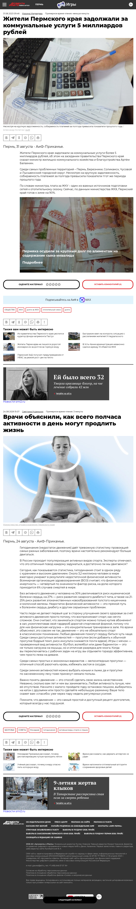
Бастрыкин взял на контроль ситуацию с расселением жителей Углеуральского (104, 335)
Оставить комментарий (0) (108, 284)
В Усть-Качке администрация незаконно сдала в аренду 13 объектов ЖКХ (103, 345)
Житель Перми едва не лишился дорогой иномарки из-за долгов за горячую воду (39, 345)
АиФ (27, 130)
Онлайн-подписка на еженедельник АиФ (72, 826)
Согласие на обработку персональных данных (46, 871)
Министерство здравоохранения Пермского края (29, 524)
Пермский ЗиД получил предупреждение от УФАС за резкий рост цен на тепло (40, 356)
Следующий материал (70, 900)
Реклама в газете (103, 822)
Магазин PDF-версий (36, 826)
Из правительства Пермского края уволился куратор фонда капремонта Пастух (40, 335)
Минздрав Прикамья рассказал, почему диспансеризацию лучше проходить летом (39, 755)
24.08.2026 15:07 (11, 411)
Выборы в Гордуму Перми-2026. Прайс (103, 834)
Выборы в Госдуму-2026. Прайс (79, 830)
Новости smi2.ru (14, 401)
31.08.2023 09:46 (11, 13)
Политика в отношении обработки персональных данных (51, 873)
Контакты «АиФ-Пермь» (110, 826)
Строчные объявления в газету (42, 830)
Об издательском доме (38, 822)
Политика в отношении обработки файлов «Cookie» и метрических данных (59, 875)
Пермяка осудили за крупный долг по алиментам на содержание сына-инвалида (70, 253)
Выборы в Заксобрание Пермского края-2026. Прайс (53, 834)
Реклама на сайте (80, 822)
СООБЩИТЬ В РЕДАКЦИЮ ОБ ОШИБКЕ (44, 837)
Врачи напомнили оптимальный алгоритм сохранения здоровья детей (105, 765)
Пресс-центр (61, 822)
